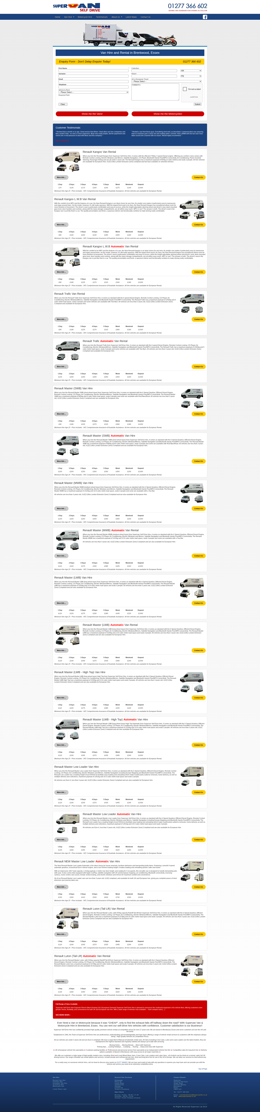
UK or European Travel (139, 79)
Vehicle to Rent (64, 90)
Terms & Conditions (122, 1089)
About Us (116, 17)
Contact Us (145, 17)
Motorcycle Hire (85, 17)
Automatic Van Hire (60, 1083)
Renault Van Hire (59, 1080)
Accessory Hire (58, 1084)
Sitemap (118, 1086)
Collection (135, 68)
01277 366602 (122, 1062)
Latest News (131, 17)
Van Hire (68, 17)
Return (133, 74)
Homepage (119, 1080)
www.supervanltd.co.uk (187, 1096)
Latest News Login (60, 1089)
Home (57, 17)
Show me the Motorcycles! (168, 114)
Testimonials (102, 17)
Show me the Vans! (92, 114)
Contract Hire (58, 1081)
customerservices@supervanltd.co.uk (193, 1095)
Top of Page (202, 1069)
